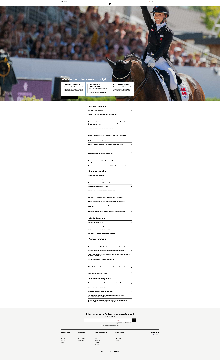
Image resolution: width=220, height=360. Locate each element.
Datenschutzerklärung (99, 336)
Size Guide (117, 334)
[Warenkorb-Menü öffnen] (158, 4)
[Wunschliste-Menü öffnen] (156, 4)
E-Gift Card (117, 340)
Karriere (62, 342)
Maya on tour (63, 340)
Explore (75, 4)
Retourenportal (82, 336)
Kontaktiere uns (81, 340)
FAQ (79, 334)
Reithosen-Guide (118, 338)
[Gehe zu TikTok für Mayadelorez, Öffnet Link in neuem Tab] (158, 332)
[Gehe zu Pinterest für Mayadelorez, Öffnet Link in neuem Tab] (156, 332)
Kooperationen (97, 342)
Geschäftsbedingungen (99, 334)
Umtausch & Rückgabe (82, 338)
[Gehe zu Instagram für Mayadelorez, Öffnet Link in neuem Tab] (151, 332)
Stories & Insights (64, 338)
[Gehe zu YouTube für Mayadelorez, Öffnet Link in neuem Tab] (154, 332)
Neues (71, 4)
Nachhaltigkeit (97, 340)
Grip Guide (117, 336)
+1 (119, 320)
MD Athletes (63, 336)
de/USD (156, 334)
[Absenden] (134, 320)
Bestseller (67, 4)
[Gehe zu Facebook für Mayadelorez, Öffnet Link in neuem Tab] (153, 332)
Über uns (63, 334)
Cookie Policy (97, 338)
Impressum (97, 344)
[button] (70, 1)
